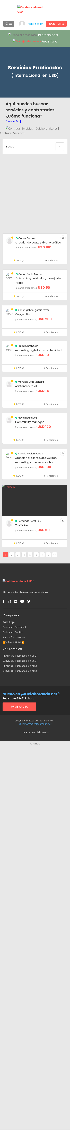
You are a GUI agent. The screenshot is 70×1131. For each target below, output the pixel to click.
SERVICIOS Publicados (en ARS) (20, 671)
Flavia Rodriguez (27, 418)
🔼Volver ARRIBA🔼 (13, 642)
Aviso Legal (9, 622)
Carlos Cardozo (27, 238)
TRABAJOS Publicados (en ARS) (20, 666)
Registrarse (56, 23)
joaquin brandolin (27, 346)
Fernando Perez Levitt (30, 521)
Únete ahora (19, 706)
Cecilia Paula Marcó (30, 274)
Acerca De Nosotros (14, 637)
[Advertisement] (35, 194)
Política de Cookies (13, 632)
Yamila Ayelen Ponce (30, 453)
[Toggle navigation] (8, 24)
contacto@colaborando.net (36, 723)
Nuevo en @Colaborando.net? (31, 694)
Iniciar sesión (35, 24)
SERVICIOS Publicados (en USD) (20, 660)
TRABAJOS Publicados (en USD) (20, 655)
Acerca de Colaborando (36, 732)
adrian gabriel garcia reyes (33, 310)
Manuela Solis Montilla (30, 382)
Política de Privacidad (14, 627)
